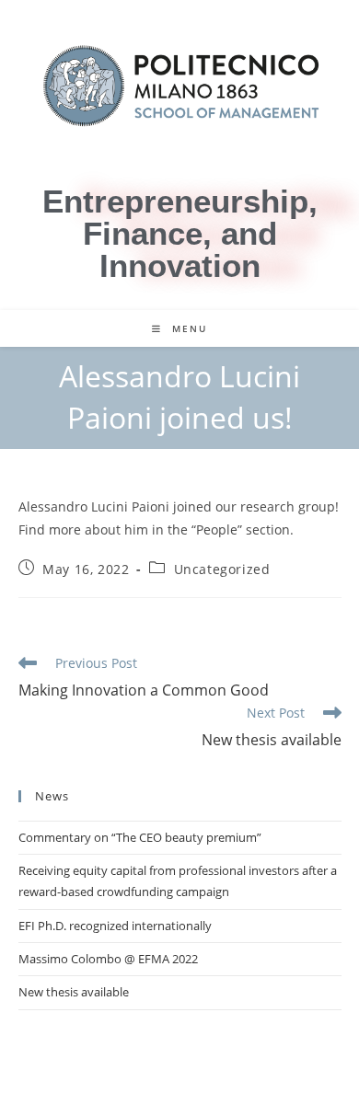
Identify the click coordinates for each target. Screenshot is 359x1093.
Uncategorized (222, 569)
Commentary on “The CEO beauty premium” (139, 837)
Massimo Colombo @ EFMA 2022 (108, 958)
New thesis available (73, 992)
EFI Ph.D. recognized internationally (115, 925)
